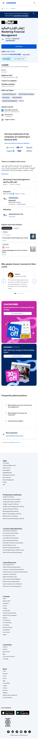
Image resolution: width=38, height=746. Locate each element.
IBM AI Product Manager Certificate (12, 514)
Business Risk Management (10, 101)
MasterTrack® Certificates (10, 615)
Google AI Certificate (8, 497)
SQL (4, 485)
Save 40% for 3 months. (21, 16)
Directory (5, 690)
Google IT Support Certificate (11, 504)
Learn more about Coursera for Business (16, 143)
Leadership (6, 603)
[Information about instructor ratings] (13, 194)
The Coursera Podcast (9, 656)
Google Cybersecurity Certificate (11, 499)
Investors (5, 673)
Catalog (5, 608)
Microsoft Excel (7, 477)
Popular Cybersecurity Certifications (12, 584)
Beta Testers (6, 652)
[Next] (34, 281)
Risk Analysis (6, 97)
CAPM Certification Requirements (11, 567)
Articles (5, 688)
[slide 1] (15, 293)
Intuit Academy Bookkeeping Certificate (13, 518)
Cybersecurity (6, 468)
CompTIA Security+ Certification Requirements (15, 572)
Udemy (5, 635)
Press (4, 671)
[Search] (34, 3)
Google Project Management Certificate (13, 506)
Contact (5, 686)
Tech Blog (5, 659)
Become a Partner (7, 627)
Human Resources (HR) (9, 475)
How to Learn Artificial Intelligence (12, 579)
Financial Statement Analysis (26, 94)
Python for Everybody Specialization (12, 552)
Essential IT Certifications (9, 574)
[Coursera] (11, 3)
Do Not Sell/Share (7, 698)
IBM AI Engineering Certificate (10, 511)
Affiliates (5, 693)
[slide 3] (20, 293)
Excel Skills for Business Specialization (13, 543)
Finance (13, 9)
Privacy (5, 678)
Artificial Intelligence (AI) (9, 465)
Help (4, 681)
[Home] (2, 8)
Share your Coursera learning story (12, 586)
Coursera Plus (6, 611)
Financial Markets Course (9, 545)
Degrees (5, 618)
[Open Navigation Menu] (3, 3)
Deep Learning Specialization (10, 540)
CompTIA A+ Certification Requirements (13, 569)
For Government (7, 623)
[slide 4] (22, 293)
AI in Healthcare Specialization (11, 538)
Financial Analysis (16, 97)
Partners (5, 649)
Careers (5, 606)
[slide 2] (17, 293)
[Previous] (3, 281)
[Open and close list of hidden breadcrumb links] (7, 8)
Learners (5, 647)
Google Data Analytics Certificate (11, 502)
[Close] (33, 13)
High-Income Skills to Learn (10, 577)
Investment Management (9, 94)
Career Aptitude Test (8, 565)
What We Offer (6, 601)
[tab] (6, 228)
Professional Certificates (9, 613)
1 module (4, 65)
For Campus (6, 625)
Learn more (26, 54)
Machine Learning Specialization (11, 548)
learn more (17, 442)
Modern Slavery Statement (10, 695)
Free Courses (6, 632)
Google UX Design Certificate (10, 509)
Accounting (6, 463)
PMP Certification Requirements (11, 581)
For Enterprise (6, 620)
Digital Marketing (7, 473)
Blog (4, 654)
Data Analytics (6, 470)
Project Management (8, 480)
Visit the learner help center (14, 436)
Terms (4, 676)
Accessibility (6, 683)
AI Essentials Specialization (10, 531)
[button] (21, 101)
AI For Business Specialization (11, 533)
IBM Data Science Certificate (10, 516)
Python (5, 482)
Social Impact (6, 630)
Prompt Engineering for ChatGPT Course (13, 550)
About (4, 599)
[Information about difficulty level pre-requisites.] (17, 77)
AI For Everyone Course (9, 536)
